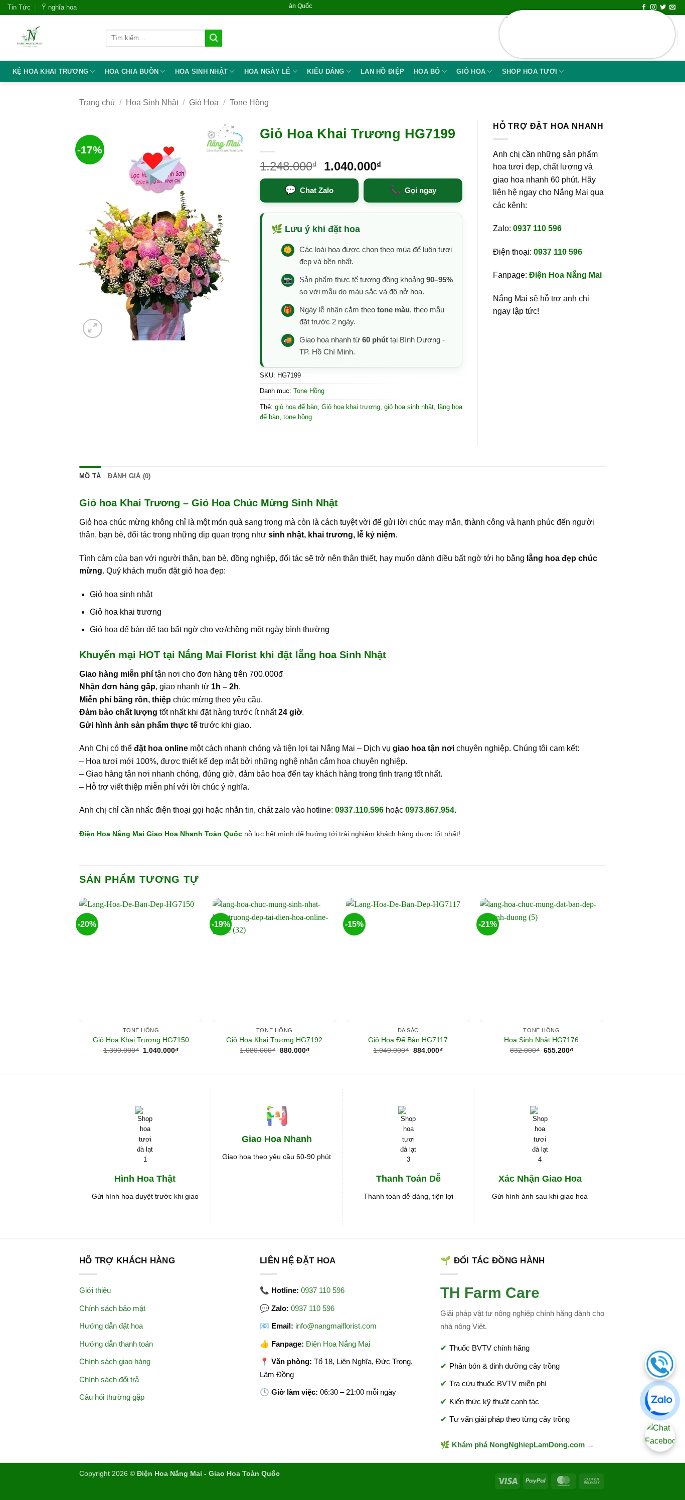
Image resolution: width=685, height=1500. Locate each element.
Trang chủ (97, 102)
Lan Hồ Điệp (382, 71)
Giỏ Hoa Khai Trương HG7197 (605, 35)
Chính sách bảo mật (112, 1308)
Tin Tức (19, 7)
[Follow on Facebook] (644, 7)
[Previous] (79, 985)
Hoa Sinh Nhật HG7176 (541, 1040)
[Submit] (213, 38)
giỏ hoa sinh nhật (409, 407)
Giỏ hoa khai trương (350, 407)
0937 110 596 (537, 228)
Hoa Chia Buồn (131, 71)
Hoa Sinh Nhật (201, 71)
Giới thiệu (95, 1290)
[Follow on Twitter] (663, 7)
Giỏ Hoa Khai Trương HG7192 (274, 1040)
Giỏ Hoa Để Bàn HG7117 (408, 1040)
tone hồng (297, 417)
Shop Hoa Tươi (529, 71)
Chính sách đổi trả (109, 1379)
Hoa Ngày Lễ (267, 71)
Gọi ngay (413, 190)
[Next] (602, 985)
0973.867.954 (429, 810)
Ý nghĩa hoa (59, 7)
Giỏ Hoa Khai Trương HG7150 (141, 1040)
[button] (92, 328)
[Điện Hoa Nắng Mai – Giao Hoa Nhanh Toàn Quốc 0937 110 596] (49, 38)
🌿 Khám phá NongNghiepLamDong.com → (517, 1444)
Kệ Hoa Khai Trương (51, 71)
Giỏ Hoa (470, 71)
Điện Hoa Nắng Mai (565, 275)
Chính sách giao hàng (114, 1361)
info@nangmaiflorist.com (336, 1326)
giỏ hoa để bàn (296, 407)
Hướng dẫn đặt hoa (111, 1326)
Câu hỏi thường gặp (111, 1397)
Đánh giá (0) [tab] (129, 476)
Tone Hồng (249, 102)
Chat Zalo (309, 190)
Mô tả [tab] (90, 476)
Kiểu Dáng (325, 71)
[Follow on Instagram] (653, 7)
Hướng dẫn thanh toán (116, 1344)
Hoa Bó (427, 71)
